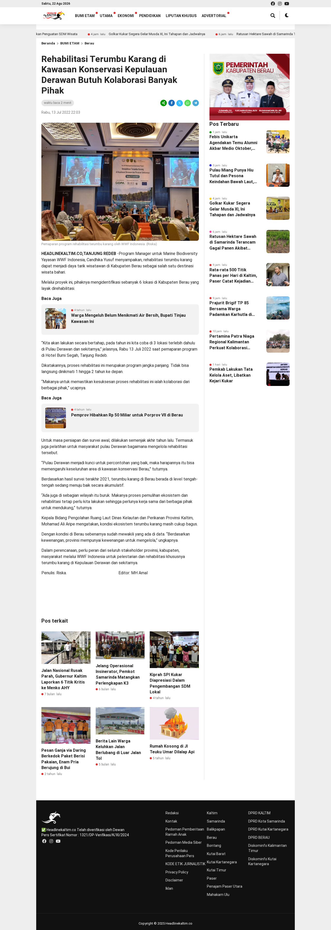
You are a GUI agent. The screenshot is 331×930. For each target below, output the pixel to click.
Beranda (48, 43)
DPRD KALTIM (259, 813)
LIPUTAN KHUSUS (181, 16)
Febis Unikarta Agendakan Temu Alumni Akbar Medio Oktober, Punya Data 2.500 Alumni (233, 142)
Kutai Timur (216, 870)
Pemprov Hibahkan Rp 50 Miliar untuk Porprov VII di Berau (127, 415)
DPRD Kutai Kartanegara (268, 829)
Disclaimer (174, 880)
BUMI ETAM (85, 16)
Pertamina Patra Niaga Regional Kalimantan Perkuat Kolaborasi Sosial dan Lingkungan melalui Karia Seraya (231, 342)
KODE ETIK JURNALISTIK (185, 864)
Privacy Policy (177, 872)
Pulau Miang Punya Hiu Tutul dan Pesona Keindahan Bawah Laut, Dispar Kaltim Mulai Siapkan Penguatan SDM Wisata (233, 176)
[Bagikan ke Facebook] (172, 103)
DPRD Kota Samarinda (266, 821)
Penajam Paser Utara (224, 886)
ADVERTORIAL (214, 16)
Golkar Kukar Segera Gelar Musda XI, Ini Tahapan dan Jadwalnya (130, 34)
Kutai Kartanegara (222, 862)
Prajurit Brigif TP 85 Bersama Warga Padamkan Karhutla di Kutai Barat (230, 308)
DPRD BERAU (259, 837)
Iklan (169, 888)
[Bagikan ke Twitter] (180, 103)
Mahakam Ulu (218, 895)
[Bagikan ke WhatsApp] (188, 103)
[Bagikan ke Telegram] (195, 103)
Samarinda (216, 821)
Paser (212, 878)
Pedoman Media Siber (184, 842)
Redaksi (172, 813)
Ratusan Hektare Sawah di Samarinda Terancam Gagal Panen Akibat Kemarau (268, 34)
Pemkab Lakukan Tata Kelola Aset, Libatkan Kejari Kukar (231, 375)
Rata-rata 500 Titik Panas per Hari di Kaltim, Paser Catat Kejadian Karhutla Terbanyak (233, 275)
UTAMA (106, 16)
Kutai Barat (216, 854)
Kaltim (212, 813)
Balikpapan (216, 829)
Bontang (214, 845)
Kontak (171, 821)
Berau (89, 43)
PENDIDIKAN (150, 16)
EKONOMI (126, 16)
